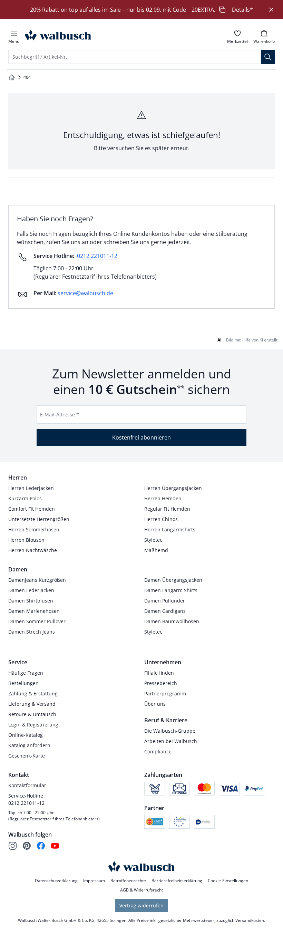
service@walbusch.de (85, 293)
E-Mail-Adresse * (59, 414)
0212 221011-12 (97, 256)
